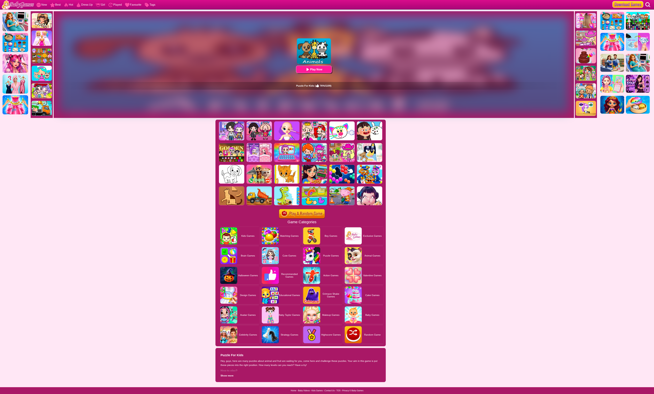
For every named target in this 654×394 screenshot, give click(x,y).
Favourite (135, 4)
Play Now (316, 69)
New (44, 4)
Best (58, 4)
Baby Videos (304, 390)
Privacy (345, 390)
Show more (227, 375)
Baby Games (357, 390)
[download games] (627, 1)
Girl (103, 4)
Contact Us (329, 390)
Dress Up (87, 4)
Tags (152, 4)
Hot (71, 4)
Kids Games (317, 390)
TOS (338, 390)
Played (117, 4)
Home (293, 390)
